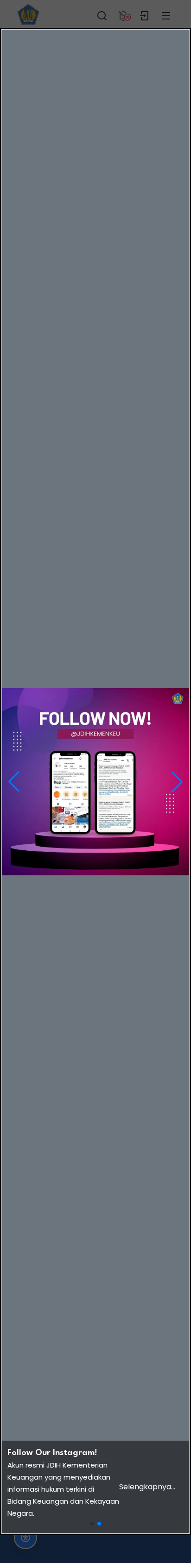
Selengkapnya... (147, 1486)
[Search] (102, 14)
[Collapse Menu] (166, 14)
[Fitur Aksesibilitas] (25, 1537)
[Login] (144, 14)
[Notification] (123, 14)
